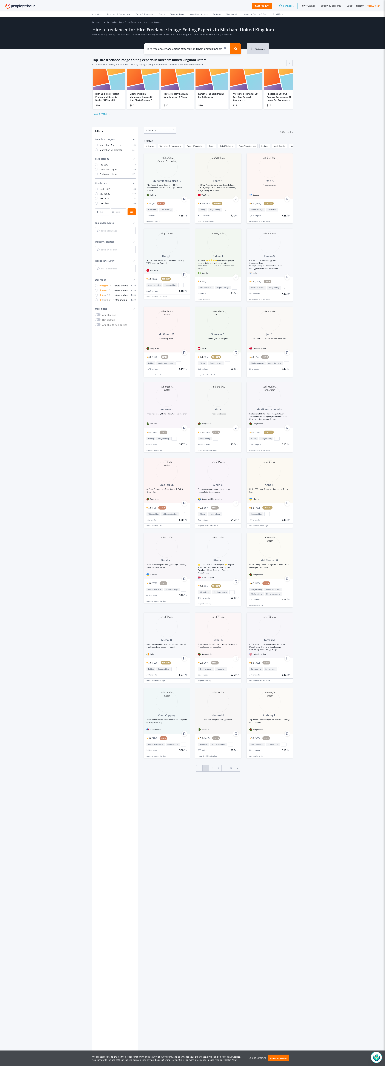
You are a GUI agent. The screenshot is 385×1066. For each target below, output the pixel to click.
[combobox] (185, 48)
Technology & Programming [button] (170, 146)
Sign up (360, 6)
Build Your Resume (331, 6)
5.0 (204, 203)
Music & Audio (232, 14)
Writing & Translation (144, 14)
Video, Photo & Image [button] (247, 146)
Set (131, 212)
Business (217, 14)
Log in (350, 6)
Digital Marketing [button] (226, 146)
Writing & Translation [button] (195, 146)
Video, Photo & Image (199, 14)
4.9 (256, 281)
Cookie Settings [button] (257, 1058)
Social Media (278, 14)
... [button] (176, 210)
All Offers (100, 114)
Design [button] (211, 146)
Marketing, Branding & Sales (255, 14)
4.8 (151, 203)
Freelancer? (373, 6)
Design (162, 14)
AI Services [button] (150, 146)
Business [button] (264, 146)
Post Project (262, 6)
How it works (308, 6)
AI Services (97, 14)
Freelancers (97, 22)
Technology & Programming (118, 14)
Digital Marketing (177, 14)
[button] (287, 6)
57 (231, 768)
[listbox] (192, 89)
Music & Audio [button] (279, 146)
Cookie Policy (230, 1059)
